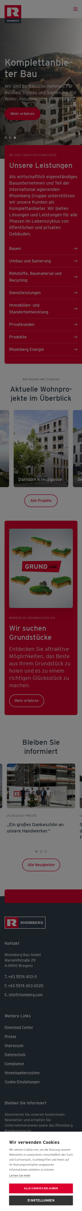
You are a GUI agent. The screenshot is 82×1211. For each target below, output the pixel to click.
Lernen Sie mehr (20, 1175)
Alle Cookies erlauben (41, 1188)
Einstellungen (41, 1200)
